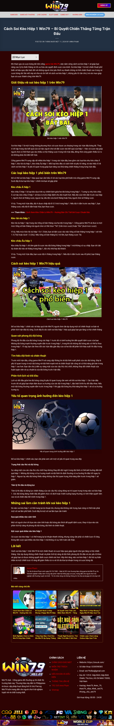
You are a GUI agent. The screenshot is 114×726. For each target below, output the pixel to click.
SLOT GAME (53, 15)
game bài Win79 (52, 64)
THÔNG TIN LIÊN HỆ (60, 681)
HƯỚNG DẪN (77, 15)
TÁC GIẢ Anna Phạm (60, 685)
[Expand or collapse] (36, 57)
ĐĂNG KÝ (104, 5)
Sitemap (55, 690)
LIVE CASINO (42, 15)
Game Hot (64, 15)
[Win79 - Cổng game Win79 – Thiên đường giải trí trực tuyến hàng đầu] (57, 5)
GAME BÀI (14, 15)
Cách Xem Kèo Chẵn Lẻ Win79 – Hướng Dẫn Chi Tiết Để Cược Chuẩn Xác (58, 212)
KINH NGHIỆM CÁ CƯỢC (95, 15)
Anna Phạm (74, 42)
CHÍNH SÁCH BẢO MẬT (62, 662)
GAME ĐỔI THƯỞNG (27, 15)
